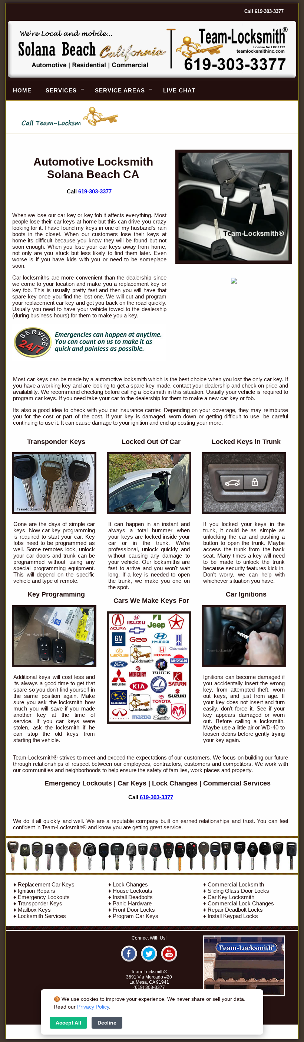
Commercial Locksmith (236, 884)
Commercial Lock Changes (241, 903)
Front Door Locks (134, 910)
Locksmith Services (42, 916)
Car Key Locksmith (231, 897)
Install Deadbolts (133, 897)
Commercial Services (237, 783)
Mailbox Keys (34, 910)
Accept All (68, 1023)
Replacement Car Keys (46, 884)
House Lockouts (132, 891)
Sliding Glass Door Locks (238, 891)
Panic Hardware (132, 903)
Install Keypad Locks (233, 916)
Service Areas (120, 90)
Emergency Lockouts (78, 783)
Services (61, 90)
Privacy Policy (93, 1007)
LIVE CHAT (179, 90)
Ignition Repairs (36, 891)
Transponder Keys (40, 903)
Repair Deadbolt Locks (235, 910)
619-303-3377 (95, 191)
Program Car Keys (135, 916)
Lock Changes (175, 783)
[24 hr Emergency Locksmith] (89, 359)
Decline (107, 1023)
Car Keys (132, 783)
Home (22, 90)
